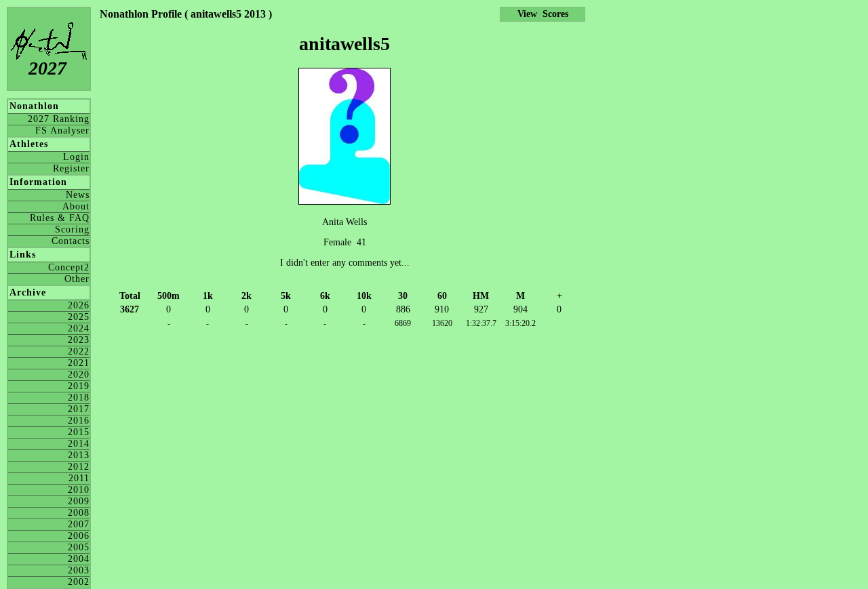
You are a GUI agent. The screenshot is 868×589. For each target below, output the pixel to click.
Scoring (72, 229)
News (78, 195)
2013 (79, 455)
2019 (79, 386)
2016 (79, 420)
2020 (79, 374)
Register (71, 168)
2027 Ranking (59, 119)
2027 (47, 68)
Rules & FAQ (60, 218)
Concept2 (69, 267)
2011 (79, 478)
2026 (79, 305)
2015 (79, 432)
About (76, 206)
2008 (79, 513)
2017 (79, 409)
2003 (79, 570)
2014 (79, 444)
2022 (79, 351)
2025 (79, 317)
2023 (79, 340)
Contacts (71, 241)
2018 (79, 397)
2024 (79, 328)
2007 (79, 524)
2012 (79, 467)
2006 (79, 536)
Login (76, 157)
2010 (79, 490)
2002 (79, 582)
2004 (79, 559)
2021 (79, 363)
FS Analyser (62, 130)
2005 (79, 547)
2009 (79, 501)
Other (77, 279)
